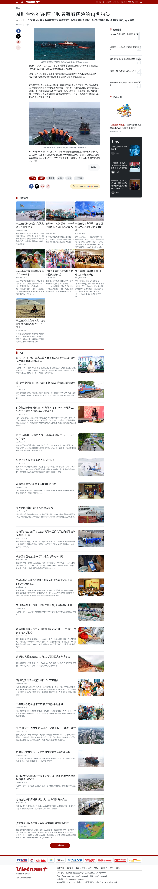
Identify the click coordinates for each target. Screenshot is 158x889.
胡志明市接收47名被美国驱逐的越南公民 (125, 59)
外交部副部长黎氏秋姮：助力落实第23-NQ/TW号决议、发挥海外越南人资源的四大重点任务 (45, 409)
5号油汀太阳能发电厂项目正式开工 (123, 71)
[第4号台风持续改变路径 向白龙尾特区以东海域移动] (91, 663)
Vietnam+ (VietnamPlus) (33, 1)
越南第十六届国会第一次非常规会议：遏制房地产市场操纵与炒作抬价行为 (45, 777)
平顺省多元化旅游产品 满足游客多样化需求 (30, 225)
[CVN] (90, 860)
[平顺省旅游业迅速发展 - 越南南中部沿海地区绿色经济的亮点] (30, 308)
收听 (117, 153)
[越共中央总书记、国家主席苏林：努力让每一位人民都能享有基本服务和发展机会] (91, 364)
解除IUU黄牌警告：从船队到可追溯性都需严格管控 (43, 752)
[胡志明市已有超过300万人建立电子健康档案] (91, 563)
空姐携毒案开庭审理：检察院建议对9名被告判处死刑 (44, 605)
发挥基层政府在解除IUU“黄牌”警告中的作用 (39, 704)
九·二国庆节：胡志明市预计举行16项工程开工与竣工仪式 (46, 728)
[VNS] (74, 860)
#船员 (69, 178)
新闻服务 (103, 868)
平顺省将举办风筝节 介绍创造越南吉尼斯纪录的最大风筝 (89, 227)
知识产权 (60, 868)
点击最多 (117, 29)
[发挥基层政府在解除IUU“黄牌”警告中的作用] (91, 711)
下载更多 (60, 845)
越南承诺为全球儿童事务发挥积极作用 (36, 484)
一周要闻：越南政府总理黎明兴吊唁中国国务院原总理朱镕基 (119, 165)
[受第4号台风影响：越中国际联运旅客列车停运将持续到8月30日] (91, 389)
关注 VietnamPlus (79, 186)
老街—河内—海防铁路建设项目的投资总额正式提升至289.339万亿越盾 (44, 582)
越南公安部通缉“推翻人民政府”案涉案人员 (125, 84)
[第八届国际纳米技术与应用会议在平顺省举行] (89, 258)
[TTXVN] (22, 860)
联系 (118, 868)
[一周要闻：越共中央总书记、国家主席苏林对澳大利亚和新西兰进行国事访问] (135, 184)
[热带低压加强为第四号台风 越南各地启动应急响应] (91, 830)
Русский (135, 2)
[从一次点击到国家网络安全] (135, 150)
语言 (89, 868)
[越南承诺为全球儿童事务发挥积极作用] (91, 490)
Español (124, 2)
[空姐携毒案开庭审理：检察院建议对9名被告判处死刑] (91, 612)
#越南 (41, 178)
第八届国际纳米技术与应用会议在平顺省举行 (88, 273)
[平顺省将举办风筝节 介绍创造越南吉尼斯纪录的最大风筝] (89, 211)
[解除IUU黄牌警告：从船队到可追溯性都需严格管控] (91, 758)
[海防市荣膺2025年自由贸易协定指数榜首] (126, 111)
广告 (112, 868)
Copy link (18, 47)
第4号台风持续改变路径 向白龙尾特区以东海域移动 (43, 656)
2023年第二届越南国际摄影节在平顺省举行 (30, 273)
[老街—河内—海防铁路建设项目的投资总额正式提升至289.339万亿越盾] (91, 587)
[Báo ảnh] (120, 860)
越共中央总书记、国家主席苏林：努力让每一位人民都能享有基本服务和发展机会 (45, 359)
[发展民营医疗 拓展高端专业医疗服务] (91, 467)
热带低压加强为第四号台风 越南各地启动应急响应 (42, 823)
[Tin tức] (41, 860)
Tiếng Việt (100, 2)
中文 (129, 2)
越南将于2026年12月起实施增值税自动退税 (125, 48)
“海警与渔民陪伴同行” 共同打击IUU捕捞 (37, 680)
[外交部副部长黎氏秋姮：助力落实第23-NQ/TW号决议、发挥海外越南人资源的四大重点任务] (91, 414)
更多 (22, 352)
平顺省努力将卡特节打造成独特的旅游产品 (59, 273)
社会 (18, 8)
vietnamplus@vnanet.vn (75, 879)
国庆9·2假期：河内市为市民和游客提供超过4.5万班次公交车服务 (45, 437)
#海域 (60, 178)
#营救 (32, 178)
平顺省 (80, 178)
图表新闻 (117, 97)
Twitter (18, 36)
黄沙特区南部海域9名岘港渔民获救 (34, 507)
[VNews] (31, 860)
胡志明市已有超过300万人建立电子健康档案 (39, 556)
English (108, 2)
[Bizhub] (60, 860)
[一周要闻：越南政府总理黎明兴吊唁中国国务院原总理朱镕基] (135, 167)
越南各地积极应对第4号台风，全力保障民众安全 (41, 799)
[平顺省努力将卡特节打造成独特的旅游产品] (60, 258)
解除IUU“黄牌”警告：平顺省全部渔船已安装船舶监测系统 (60, 227)
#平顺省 (51, 178)
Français (116, 2)
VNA (96, 868)
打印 (18, 42)
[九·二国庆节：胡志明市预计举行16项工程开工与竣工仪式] (91, 735)
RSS (77, 868)
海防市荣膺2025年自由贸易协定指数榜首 (126, 126)
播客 (117, 141)
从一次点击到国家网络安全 (119, 148)
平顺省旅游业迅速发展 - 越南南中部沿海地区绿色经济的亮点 (30, 324)
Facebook (18, 31)
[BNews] (51, 860)
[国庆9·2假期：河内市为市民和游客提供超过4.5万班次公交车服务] (91, 442)
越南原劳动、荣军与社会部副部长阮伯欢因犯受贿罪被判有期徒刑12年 (45, 533)
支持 (83, 868)
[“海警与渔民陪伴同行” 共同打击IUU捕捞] (91, 687)
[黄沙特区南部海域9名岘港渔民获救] (91, 514)
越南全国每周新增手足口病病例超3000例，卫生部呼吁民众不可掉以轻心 (46, 631)
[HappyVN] (135, 860)
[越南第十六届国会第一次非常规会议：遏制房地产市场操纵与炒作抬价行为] (91, 782)
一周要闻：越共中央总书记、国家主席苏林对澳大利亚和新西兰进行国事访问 (119, 184)
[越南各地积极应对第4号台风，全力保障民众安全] (91, 806)
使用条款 (70, 868)
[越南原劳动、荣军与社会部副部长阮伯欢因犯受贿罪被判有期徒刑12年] (91, 538)
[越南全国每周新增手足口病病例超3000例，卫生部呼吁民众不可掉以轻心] (91, 635)
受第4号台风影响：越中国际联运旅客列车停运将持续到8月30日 (46, 384)
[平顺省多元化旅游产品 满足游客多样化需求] (30, 211)
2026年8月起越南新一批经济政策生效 (124, 34)
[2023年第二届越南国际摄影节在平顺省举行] (30, 258)
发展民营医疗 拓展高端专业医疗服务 (35, 460)
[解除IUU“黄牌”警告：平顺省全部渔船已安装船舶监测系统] (60, 211)
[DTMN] (105, 860)
